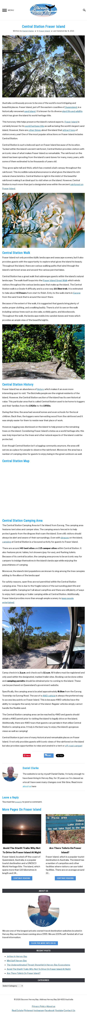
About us (50, 1006)
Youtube (59, 1010)
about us (27, 786)
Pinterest (28, 1010)
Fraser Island (44, 31)
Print (48, 755)
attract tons (69, 130)
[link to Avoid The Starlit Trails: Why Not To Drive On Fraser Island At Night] (21, 829)
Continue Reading (21, 878)
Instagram (39, 1010)
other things (35, 130)
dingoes (65, 537)
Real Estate (17, 1010)
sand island (30, 111)
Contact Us (69, 1010)
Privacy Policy (39, 1006)
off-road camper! (73, 745)
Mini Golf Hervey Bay (17, 960)
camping (6, 541)
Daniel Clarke (28, 31)
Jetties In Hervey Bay (17, 956)
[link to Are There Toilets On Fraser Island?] (65, 829)
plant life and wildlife (72, 111)
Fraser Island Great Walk (55, 280)
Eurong (76, 293)
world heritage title (34, 126)
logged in (18, 802)
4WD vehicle (48, 695)
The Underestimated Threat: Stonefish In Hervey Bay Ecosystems (38, 965)
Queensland (71, 107)
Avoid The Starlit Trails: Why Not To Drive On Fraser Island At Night (39, 969)
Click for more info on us (43, 943)
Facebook (49, 1010)
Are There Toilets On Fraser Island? (23, 973)
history (40, 389)
